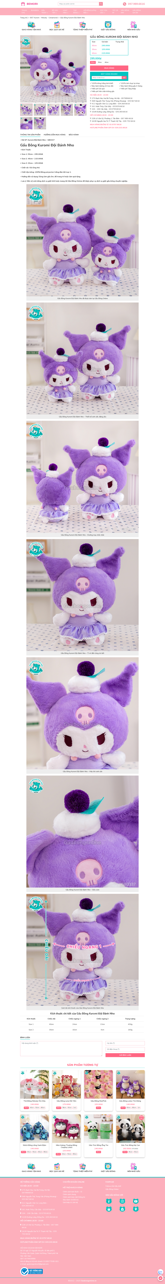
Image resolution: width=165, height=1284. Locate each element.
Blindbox (35, 10)
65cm (40, 1152)
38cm (64, 1108)
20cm (98, 1108)
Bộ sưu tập (55, 11)
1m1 (74, 1108)
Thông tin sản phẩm (30, 134)
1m (139, 1108)
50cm (93, 62)
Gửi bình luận (125, 1055)
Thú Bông (75, 11)
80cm (43, 1108)
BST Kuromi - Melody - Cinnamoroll (44, 17)
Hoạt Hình (65, 11)
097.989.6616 (136, 4)
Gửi (124, 78)
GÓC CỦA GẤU (103, 11)
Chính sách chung (69, 1194)
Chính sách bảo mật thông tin (74, 1197)
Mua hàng (109, 68)
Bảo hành (74, 134)
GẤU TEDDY (43, 11)
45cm (123, 1108)
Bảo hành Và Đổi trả (70, 1200)
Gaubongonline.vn (89, 1281)
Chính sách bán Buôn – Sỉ (72, 1191)
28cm (58, 1108)
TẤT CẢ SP (115, 11)
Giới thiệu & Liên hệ (70, 1202)
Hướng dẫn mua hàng (54, 134)
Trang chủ (24, 11)
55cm (70, 1108)
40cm (106, 62)
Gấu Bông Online (112, 1189)
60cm (128, 1108)
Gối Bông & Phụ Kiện (89, 11)
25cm (58, 1154)
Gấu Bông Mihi (125, 11)
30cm (100, 62)
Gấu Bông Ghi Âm (137, 11)
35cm (23, 1152)
